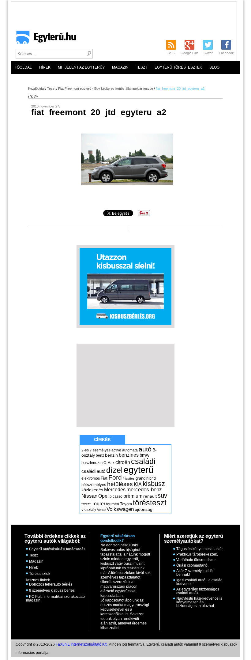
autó (145, 449)
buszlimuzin (92, 462)
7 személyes (100, 450)
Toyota (126, 504)
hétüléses (120, 484)
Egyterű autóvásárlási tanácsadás (57, 549)
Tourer (98, 503)
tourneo (112, 504)
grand (140, 478)
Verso (101, 509)
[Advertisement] (129, 45)
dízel (114, 470)
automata (130, 450)
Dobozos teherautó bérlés (50, 584)
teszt (86, 503)
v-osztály (88, 509)
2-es (85, 450)
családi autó (93, 471)
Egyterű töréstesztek (178, 67)
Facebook (226, 53)
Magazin (120, 67)
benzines (129, 455)
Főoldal (23, 67)
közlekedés (92, 489)
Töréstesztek (39, 573)
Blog (214, 67)
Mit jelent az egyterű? (81, 67)
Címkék (102, 439)
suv (162, 495)
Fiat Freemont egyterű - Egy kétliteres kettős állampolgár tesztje (105, 88)
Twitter (208, 53)
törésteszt (150, 502)
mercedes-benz (144, 489)
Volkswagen (120, 509)
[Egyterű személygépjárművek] (43, 39)
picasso (116, 496)
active (116, 450)
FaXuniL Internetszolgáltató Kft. (81, 644)
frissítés (129, 478)
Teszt (141, 67)
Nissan (89, 496)
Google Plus (190, 53)
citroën (122, 462)
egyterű (138, 470)
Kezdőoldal (36, 88)
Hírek (45, 67)
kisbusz (154, 484)
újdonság (143, 509)
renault (150, 496)
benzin (111, 455)
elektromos (90, 478)
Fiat (104, 478)
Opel (103, 496)
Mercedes (115, 489)
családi (143, 461)
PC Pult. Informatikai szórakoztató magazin (55, 598)
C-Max (108, 463)
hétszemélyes (93, 484)
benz (100, 455)
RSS (171, 53)
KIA (138, 484)
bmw (144, 455)
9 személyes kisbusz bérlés (52, 590)
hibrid (151, 478)
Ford (115, 477)
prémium (132, 496)
